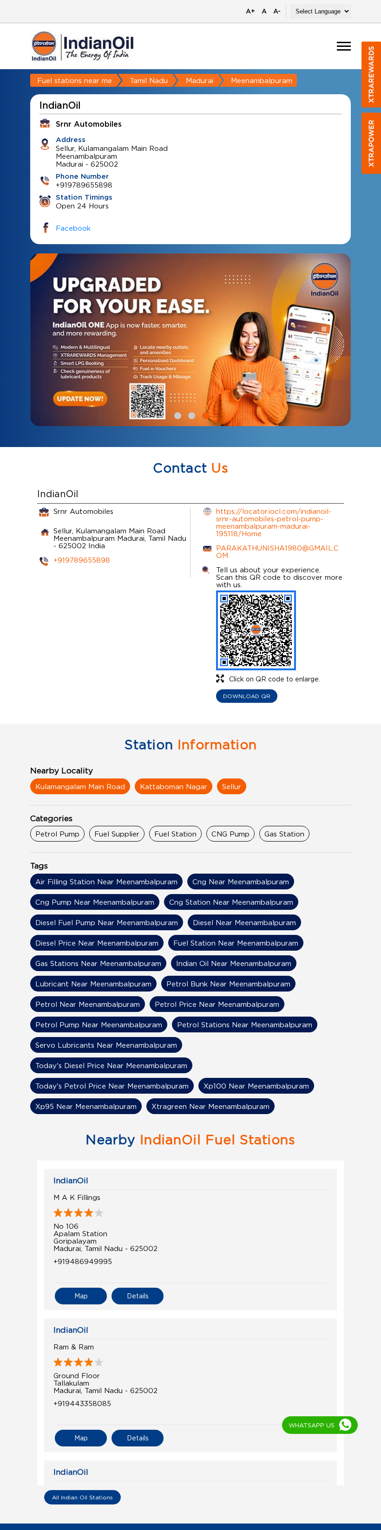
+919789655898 (81, 560)
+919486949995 (82, 1261)
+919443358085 (82, 1403)
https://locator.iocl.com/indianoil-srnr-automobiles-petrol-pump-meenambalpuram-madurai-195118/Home (273, 522)
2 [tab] (190, 414)
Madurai (199, 80)
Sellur (231, 786)
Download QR (246, 696)
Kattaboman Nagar (173, 786)
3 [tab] (204, 414)
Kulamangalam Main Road (80, 786)
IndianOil (70, 1180)
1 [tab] (176, 414)
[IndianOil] (82, 46)
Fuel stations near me (74, 80)
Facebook (73, 228)
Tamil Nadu (149, 80)
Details (138, 1295)
